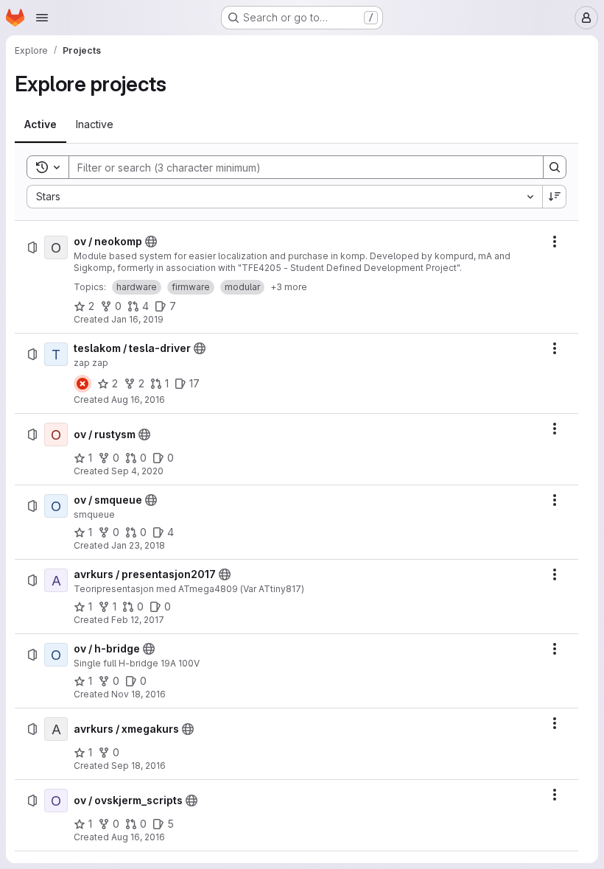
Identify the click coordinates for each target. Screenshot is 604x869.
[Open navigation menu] (42, 17)
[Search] (554, 167)
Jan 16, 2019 (137, 319)
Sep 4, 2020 (137, 470)
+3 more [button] (288, 286)
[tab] (40, 124)
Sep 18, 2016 (138, 765)
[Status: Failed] (82, 384)
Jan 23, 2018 (138, 545)
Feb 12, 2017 (137, 619)
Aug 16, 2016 (138, 399)
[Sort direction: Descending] (554, 196)
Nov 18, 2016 (138, 694)
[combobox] (284, 196)
